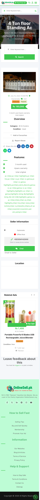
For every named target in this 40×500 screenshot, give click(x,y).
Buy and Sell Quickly (19, 426)
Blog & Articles (19, 452)
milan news (25, 203)
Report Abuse (20, 141)
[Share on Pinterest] (31, 146)
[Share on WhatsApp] (5, 150)
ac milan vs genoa (24, 179)
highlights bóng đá (18, 194)
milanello (20, 206)
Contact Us (19, 483)
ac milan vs (12, 179)
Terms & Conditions (19, 479)
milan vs (13, 206)
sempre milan (21, 212)
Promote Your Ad (19, 433)
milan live (16, 203)
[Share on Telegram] (9, 150)
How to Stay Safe (19, 475)
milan (17, 200)
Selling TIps (19, 422)
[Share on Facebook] (19, 146)
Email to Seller (10, 253)
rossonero (24, 209)
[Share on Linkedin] (27, 146)
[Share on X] (23, 146)
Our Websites (19, 449)
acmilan (15, 185)
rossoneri (16, 209)
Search (21, 57)
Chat (21, 248)
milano (27, 206)
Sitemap (19, 487)
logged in (18, 365)
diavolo (27, 185)
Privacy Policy (19, 460)
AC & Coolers (24, 126)
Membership (19, 430)
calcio (21, 185)
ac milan (8, 176)
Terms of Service (19, 456)
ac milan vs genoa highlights (19, 182)
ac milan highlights (19, 176)
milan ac (23, 200)
